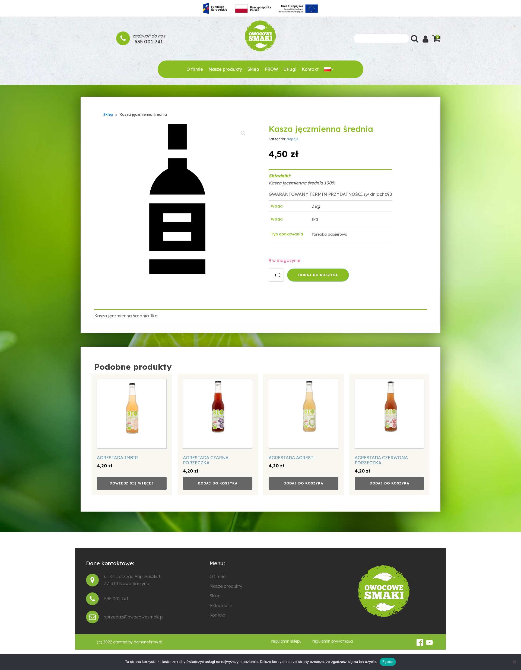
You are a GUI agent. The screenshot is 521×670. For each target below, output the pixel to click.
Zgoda (387, 661)
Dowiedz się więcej (132, 483)
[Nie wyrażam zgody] (514, 662)
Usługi (290, 69)
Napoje (292, 139)
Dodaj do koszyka (318, 275)
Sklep (253, 69)
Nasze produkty (225, 69)
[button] (243, 133)
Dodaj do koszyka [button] (217, 483)
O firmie (194, 69)
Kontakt (310, 69)
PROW (271, 69)
